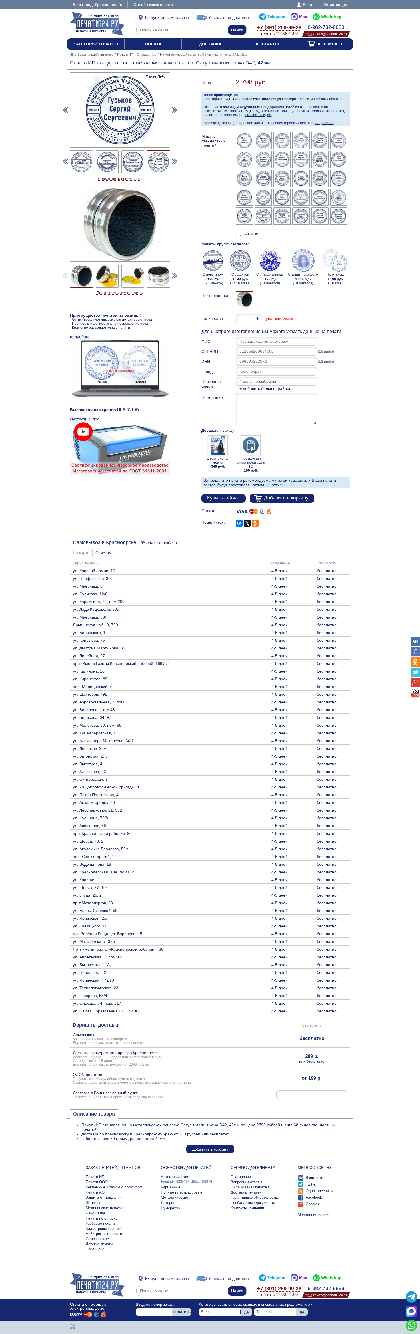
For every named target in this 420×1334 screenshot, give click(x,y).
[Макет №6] (338, 140)
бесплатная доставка (229, 17)
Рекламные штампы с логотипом (114, 1187)
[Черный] (244, 299)
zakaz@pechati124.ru (330, 34)
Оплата (153, 44)
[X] (247, 523)
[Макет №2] (263, 140)
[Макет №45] (81, 161)
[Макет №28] (301, 216)
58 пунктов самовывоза (167, 17)
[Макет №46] (107, 161)
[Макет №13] (244, 178)
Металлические (174, 1197)
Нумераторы (171, 1208)
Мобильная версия (314, 1215)
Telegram (276, 16)
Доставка (210, 44)
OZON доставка (132, 1078)
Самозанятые (97, 1239)
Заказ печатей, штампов (95, 54)
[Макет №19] (244, 197)
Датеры (167, 1202)
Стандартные (146, 54)
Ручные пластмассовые (181, 1192)
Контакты (267, 44)
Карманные (170, 1187)
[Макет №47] (132, 161)
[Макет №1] (244, 140)
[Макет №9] (282, 159)
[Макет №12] (338, 159)
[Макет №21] (282, 197)
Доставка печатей (246, 1192)
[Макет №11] (320, 159)
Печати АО (95, 1192)
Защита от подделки (103, 1197)
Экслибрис (95, 1249)
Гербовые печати (100, 1223)
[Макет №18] (338, 178)
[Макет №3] (282, 140)
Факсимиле (95, 1213)
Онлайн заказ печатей (250, 1187)
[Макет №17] (320, 178)
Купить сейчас (223, 498)
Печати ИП (125, 54)
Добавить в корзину (286, 498)
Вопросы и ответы (246, 1182)
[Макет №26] (263, 216)
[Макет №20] (263, 197)
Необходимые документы (253, 1202)
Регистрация (335, 4)
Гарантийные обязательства (255, 1197)
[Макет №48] (158, 161)
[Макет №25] (244, 216)
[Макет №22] (301, 197)
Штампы (93, 1202)
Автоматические (175, 1177)
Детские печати (99, 1244)
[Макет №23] (320, 197)
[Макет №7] (244, 159)
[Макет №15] (282, 178)
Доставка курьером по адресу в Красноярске (117, 1058)
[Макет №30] (338, 216)
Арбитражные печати (104, 1234)
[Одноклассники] (255, 523)
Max (303, 16)
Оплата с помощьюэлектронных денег (88, 1306)
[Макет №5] (320, 140)
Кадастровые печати (103, 1228)
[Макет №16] (301, 178)
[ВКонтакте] (239, 523)
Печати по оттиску (101, 1218)
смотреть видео (258, 115)
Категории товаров (95, 44)
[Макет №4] (301, 140)
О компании (241, 1177)
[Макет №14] (263, 178)
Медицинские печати (104, 1208)
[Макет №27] (282, 216)
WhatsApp (331, 16)
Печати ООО (97, 1182)
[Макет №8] (263, 159)
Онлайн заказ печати (153, 4)
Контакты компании (247, 1208)
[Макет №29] (320, 216)
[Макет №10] (301, 159)
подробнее (324, 123)
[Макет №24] (338, 197)
